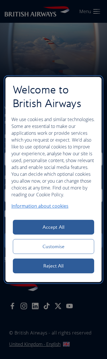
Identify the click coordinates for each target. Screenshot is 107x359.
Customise (54, 246)
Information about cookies (39, 206)
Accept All (53, 227)
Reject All (53, 266)
